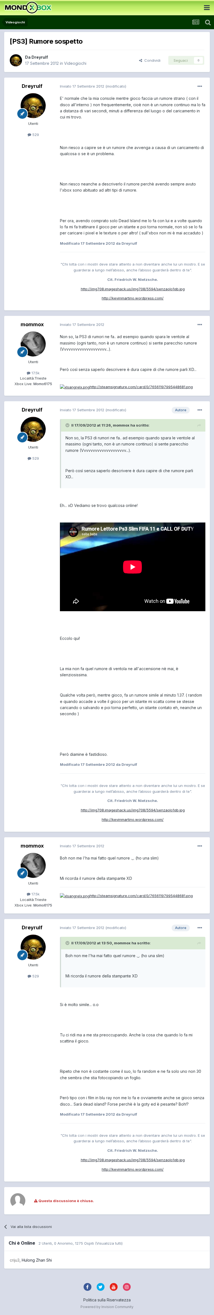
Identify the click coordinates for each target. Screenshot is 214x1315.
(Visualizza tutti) (109, 1243)
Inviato (82, 86)
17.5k (35, 373)
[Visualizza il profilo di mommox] (33, 343)
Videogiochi (75, 63)
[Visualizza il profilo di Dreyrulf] (16, 60)
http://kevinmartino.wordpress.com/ (133, 298)
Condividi (151, 60)
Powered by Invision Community (107, 1307)
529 (35, 134)
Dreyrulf (39, 57)
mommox (32, 324)
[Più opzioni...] (199, 86)
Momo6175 (42, 384)
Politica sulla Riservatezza (107, 1299)
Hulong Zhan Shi (37, 1260)
